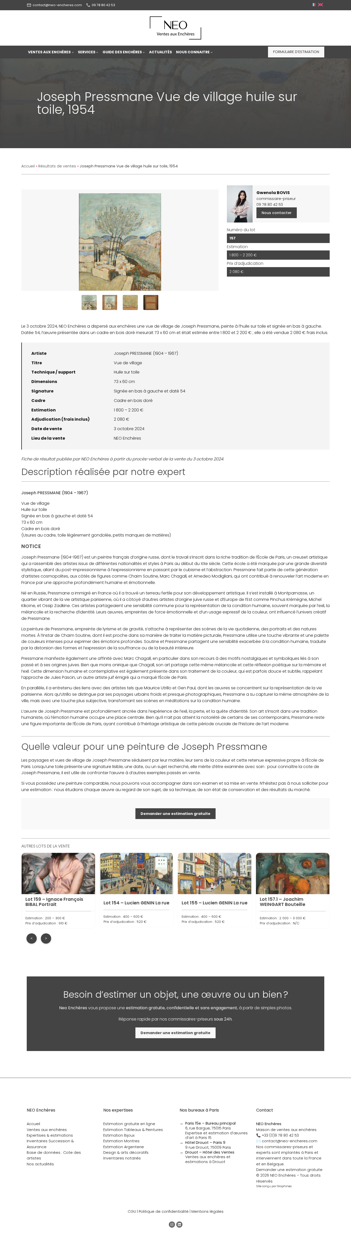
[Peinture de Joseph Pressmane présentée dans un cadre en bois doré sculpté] (109, 302)
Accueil (28, 166)
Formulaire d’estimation (296, 51)
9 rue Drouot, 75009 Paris (208, 1145)
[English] (321, 5)
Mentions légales (207, 1211)
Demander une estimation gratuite (289, 1169)
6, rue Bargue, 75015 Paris (210, 1126)
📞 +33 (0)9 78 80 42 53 (277, 1135)
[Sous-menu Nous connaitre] (211, 52)
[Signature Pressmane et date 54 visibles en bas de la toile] (130, 302)
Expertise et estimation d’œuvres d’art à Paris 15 (216, 1135)
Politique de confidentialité (164, 1211)
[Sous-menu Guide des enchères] (144, 52)
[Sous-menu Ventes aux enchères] (73, 52)
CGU (132, 1211)
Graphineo (284, 1186)
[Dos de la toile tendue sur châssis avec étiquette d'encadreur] (151, 302)
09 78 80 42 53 (103, 5)
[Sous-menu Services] (97, 52)
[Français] (314, 5)
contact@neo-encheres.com (57, 5)
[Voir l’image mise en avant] (120, 240)
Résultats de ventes (57, 166)
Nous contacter (277, 212)
